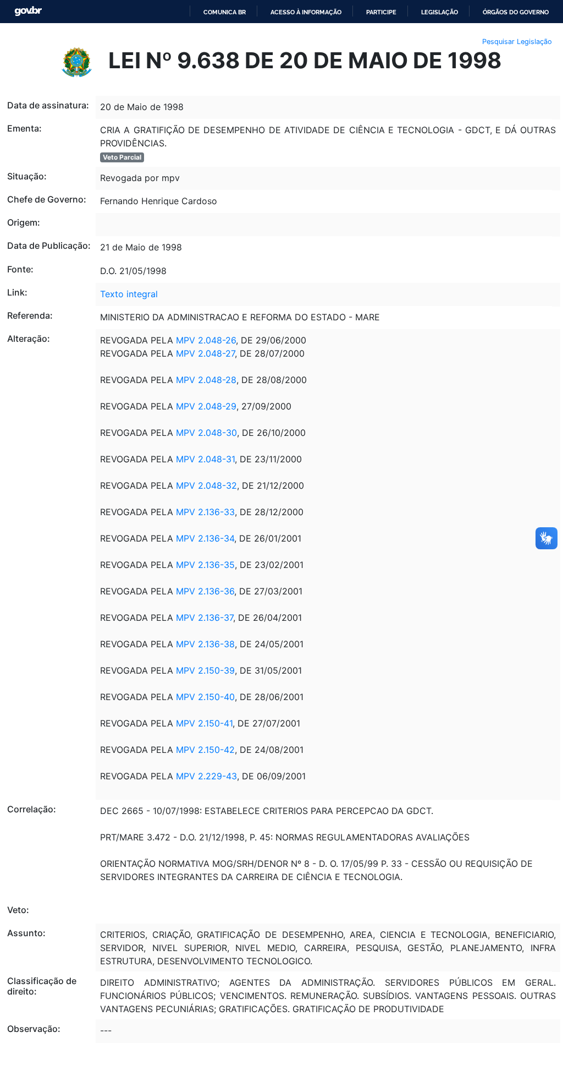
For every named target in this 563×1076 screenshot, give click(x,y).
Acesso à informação (306, 12)
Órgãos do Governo (516, 12)
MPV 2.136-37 (204, 617)
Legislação (439, 12)
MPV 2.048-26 (206, 340)
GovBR (28, 11)
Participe (381, 12)
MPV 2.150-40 (204, 696)
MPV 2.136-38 (205, 643)
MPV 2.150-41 (204, 723)
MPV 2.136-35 (204, 564)
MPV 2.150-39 (205, 670)
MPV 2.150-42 (205, 749)
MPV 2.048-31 (205, 459)
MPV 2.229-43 (206, 776)
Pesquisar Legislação (517, 41)
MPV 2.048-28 (204, 379)
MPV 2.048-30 (206, 432)
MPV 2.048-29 (204, 406)
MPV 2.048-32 (205, 485)
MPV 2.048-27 (204, 353)
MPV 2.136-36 (205, 591)
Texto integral (129, 293)
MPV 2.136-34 (205, 538)
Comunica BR (224, 12)
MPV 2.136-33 (204, 511)
